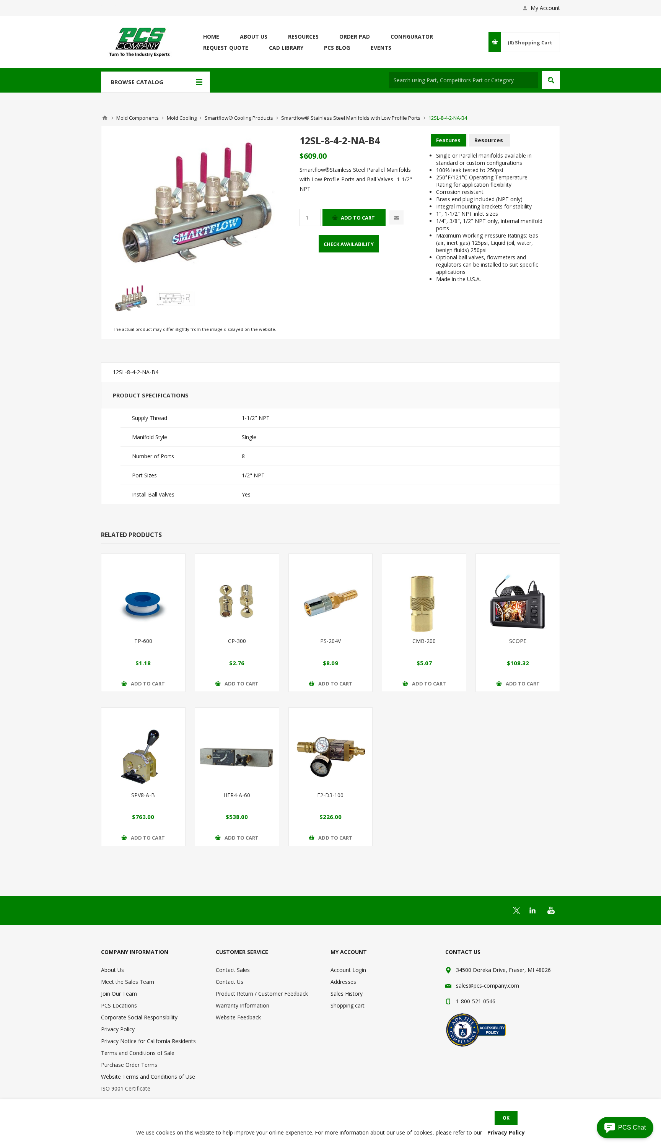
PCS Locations (119, 1005)
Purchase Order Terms (129, 1064)
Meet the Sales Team (127, 981)
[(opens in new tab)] (516, 910)
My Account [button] (545, 7)
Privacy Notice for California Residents (148, 1041)
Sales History (346, 993)
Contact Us (229, 981)
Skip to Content (120, 3)
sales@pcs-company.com (487, 985)
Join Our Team (119, 993)
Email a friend (396, 217)
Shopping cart (347, 1005)
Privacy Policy (118, 1029)
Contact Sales (233, 969)
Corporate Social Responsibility (139, 1017)
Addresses (343, 981)
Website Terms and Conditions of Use (148, 1076)
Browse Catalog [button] (137, 82)
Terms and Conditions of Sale (137, 1052)
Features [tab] (448, 140)
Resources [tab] (488, 140)
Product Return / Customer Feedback (262, 993)
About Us (112, 969)
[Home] (105, 118)
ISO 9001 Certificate (125, 1088)
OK (506, 1118)
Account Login (348, 969)
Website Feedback (238, 1017)
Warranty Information (242, 1005)
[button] (625, 1127)
